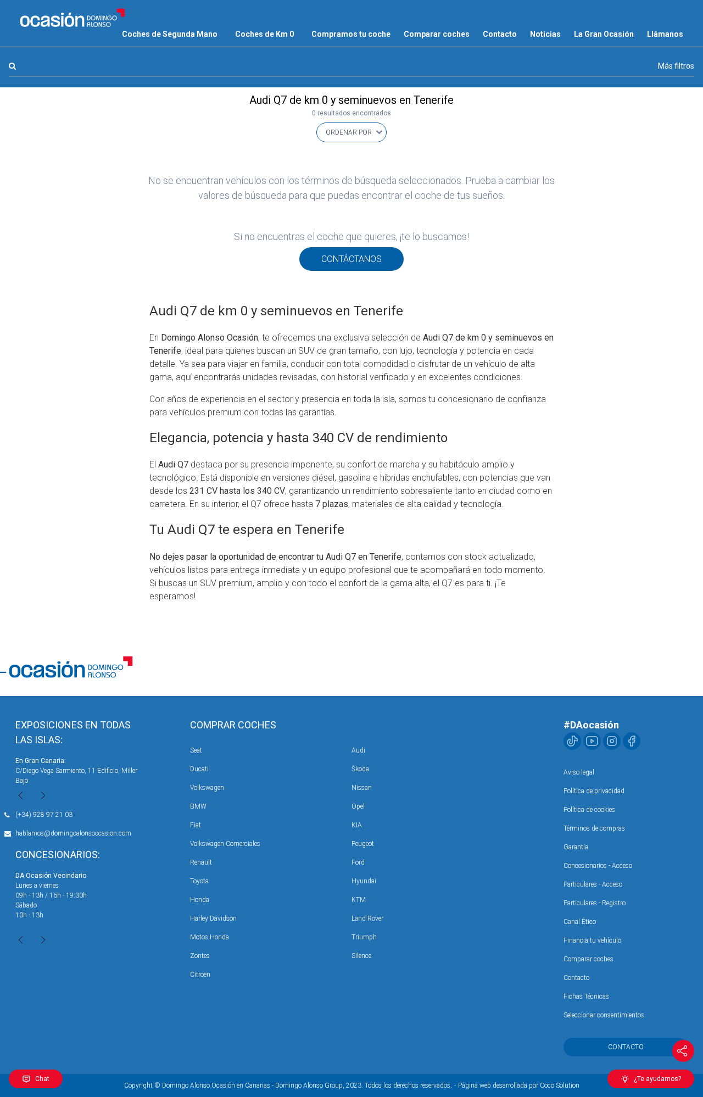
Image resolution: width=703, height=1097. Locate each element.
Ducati (199, 769)
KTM (359, 900)
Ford (358, 862)
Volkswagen (207, 788)
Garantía (575, 847)
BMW (198, 806)
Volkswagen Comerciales (225, 844)
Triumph (364, 937)
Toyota (199, 881)
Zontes (200, 956)
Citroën (200, 974)
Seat (196, 750)
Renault (201, 862)
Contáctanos (351, 259)
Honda (199, 900)
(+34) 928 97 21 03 (43, 814)
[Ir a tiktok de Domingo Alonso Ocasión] (572, 741)
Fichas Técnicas (586, 996)
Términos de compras (594, 828)
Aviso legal (578, 772)
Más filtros (676, 66)
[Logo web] (72, 18)
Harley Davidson (213, 918)
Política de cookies (589, 810)
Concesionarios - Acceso (597, 866)
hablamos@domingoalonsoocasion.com (73, 833)
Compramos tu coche (350, 34)
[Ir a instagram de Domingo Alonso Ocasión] (612, 741)
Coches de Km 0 (264, 34)
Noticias (545, 34)
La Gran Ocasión (604, 34)
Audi (358, 750)
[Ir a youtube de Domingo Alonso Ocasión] (592, 741)
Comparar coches (437, 34)
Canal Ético (579, 922)
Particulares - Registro (594, 903)
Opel (358, 806)
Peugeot (363, 844)
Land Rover (367, 918)
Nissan (362, 788)
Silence (361, 956)
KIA (357, 825)
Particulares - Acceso (592, 884)
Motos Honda (209, 937)
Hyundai (364, 881)
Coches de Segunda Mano (169, 34)
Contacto (500, 34)
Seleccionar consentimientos (603, 1015)
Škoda (360, 769)
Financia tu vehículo (592, 940)
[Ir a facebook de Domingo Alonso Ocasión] (631, 741)
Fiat (195, 825)
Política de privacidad (593, 791)
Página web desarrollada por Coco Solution (518, 1085)
